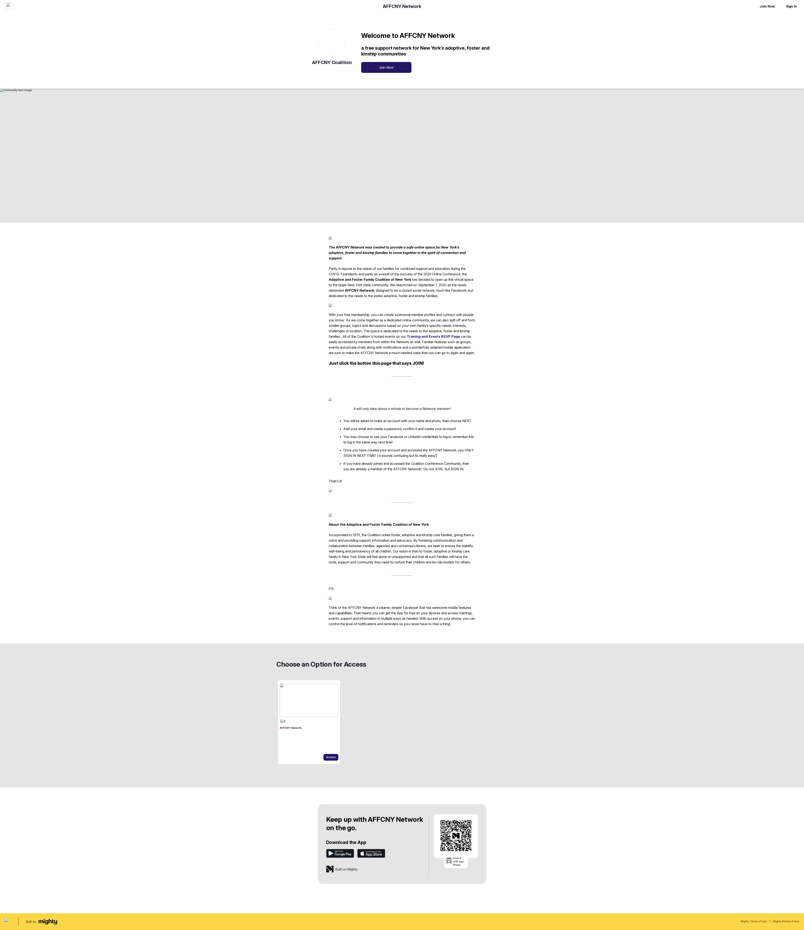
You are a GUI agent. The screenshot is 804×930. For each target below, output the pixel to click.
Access (331, 757)
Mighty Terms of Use (754, 921)
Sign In (791, 6)
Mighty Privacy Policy (786, 921)
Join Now (767, 6)
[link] (309, 722)
